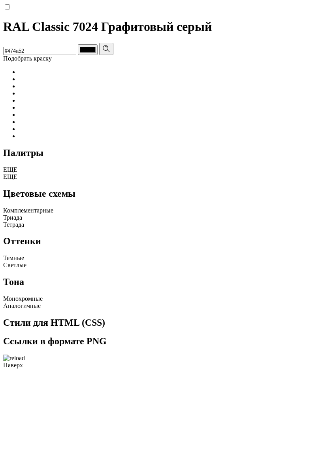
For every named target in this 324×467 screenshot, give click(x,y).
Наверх (13, 365)
